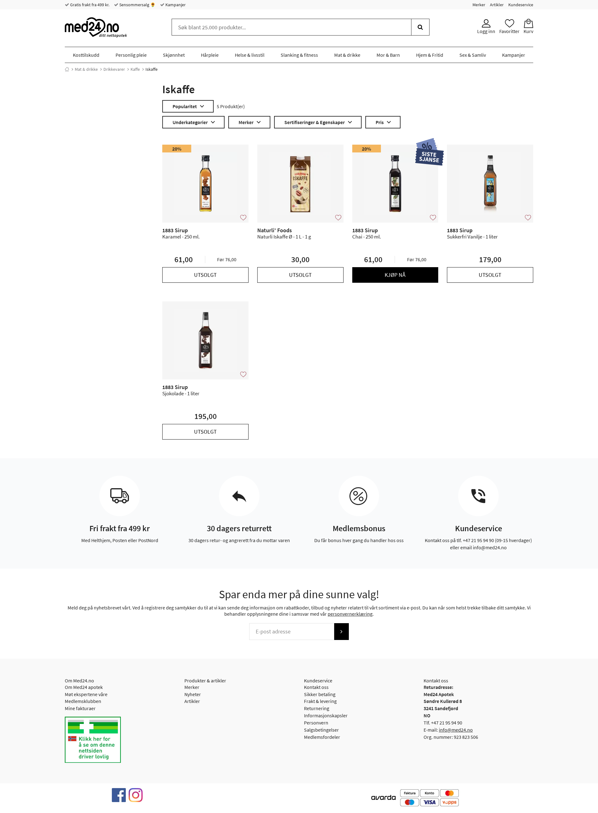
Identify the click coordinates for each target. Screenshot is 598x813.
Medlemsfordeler (322, 737)
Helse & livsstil (249, 55)
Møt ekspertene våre (86, 694)
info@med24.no (456, 730)
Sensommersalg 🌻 (136, 4)
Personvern (316, 722)
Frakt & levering (320, 701)
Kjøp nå (395, 274)
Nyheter (192, 694)
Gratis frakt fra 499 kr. (89, 4)
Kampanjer (175, 4)
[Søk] (420, 27)
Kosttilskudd (86, 55)
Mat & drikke (347, 55)
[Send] (341, 631)
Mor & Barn (388, 55)
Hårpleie (210, 55)
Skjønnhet (174, 55)
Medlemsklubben (83, 701)
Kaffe (135, 69)
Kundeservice (520, 4)
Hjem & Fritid (429, 55)
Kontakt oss (316, 687)
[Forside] (67, 69)
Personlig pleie (131, 55)
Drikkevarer (114, 69)
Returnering (316, 708)
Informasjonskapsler (326, 715)
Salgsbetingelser (321, 730)
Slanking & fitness (299, 55)
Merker (478, 4)
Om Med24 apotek (84, 687)
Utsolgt (205, 274)
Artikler (497, 4)
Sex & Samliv (472, 55)
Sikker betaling (319, 694)
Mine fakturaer (80, 708)
